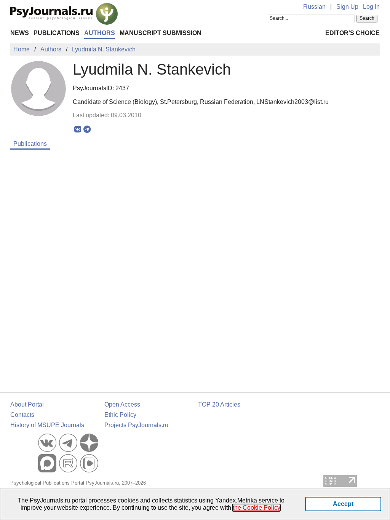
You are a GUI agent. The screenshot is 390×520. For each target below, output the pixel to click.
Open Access (122, 404)
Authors (99, 33)
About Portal (27, 404)
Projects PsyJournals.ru (136, 425)
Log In (371, 6)
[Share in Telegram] (87, 129)
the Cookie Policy (256, 507)
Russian (314, 6)
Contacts (22, 415)
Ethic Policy (120, 415)
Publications (57, 33)
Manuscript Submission (160, 33)
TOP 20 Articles (219, 404)
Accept (343, 504)
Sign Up (347, 6)
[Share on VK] (77, 129)
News (19, 33)
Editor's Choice (352, 33)
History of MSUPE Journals (47, 425)
